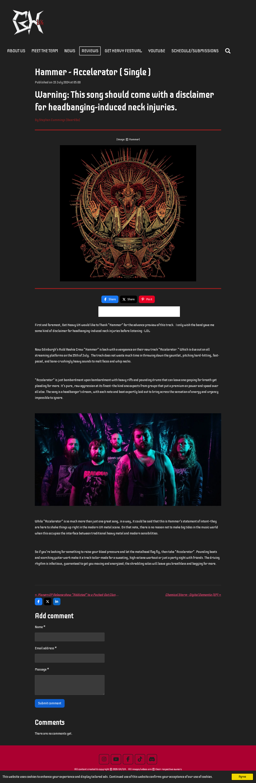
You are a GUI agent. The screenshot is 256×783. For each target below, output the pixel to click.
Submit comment (49, 703)
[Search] (228, 51)
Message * (42, 669)
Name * (40, 627)
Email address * (46, 648)
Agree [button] (242, 776)
